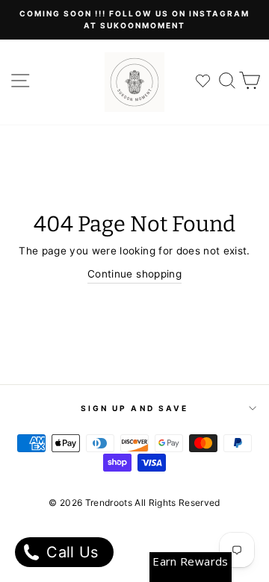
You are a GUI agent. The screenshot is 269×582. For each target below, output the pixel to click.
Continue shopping (134, 274)
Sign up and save (134, 408)
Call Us (70, 552)
